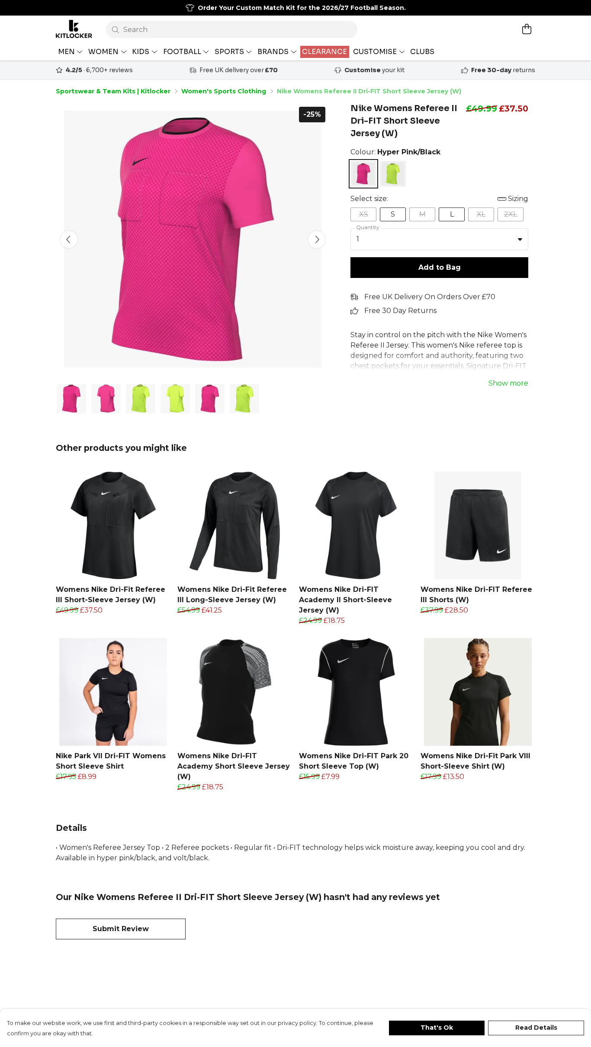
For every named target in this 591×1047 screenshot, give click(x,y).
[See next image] (316, 239)
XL (481, 214)
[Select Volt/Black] (393, 174)
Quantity (367, 227)
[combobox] (439, 239)
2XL (510, 214)
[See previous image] (68, 239)
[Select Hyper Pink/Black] (363, 174)
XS (363, 214)
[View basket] (526, 29)
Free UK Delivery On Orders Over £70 (429, 297)
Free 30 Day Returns (400, 310)
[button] (520, 239)
